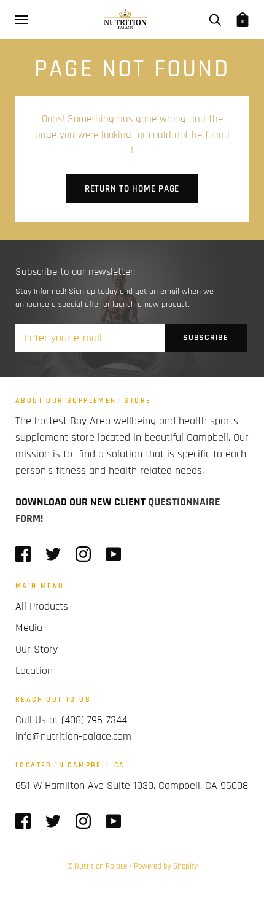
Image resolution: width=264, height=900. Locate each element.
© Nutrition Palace (97, 866)
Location (34, 671)
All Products (41, 606)
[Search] (215, 19)
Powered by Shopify (166, 866)
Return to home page (132, 189)
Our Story (36, 649)
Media (28, 628)
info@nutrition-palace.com (73, 736)
